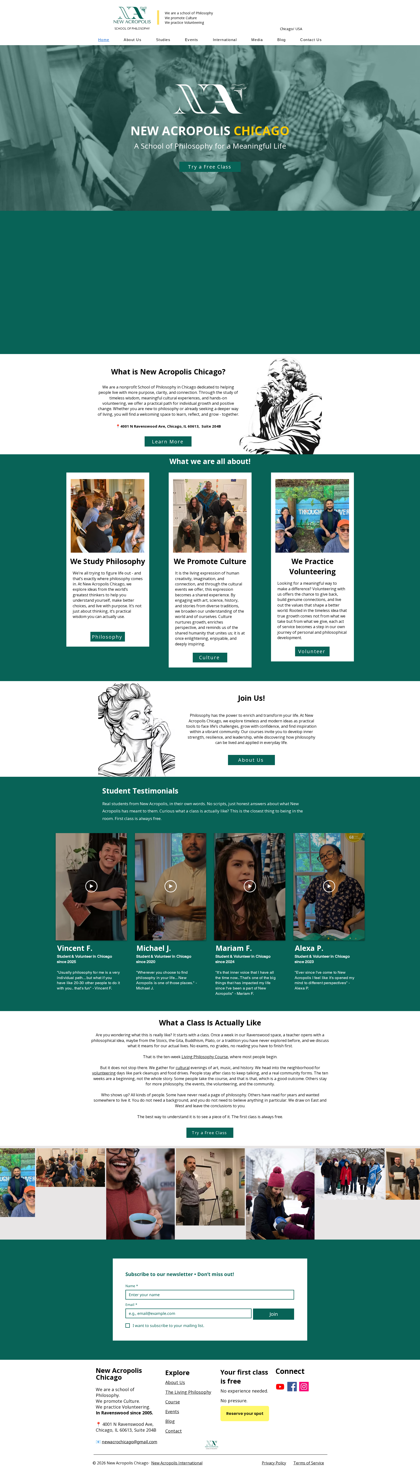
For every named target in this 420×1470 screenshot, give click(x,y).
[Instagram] (304, 1386)
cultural (183, 1067)
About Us (175, 1382)
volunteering (104, 1073)
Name (131, 1286)
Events (172, 1411)
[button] (133, 40)
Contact (173, 1431)
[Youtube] (280, 1386)
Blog (170, 1421)
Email (131, 1304)
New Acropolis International (176, 1463)
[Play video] (91, 886)
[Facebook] (292, 1386)
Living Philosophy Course (205, 1056)
